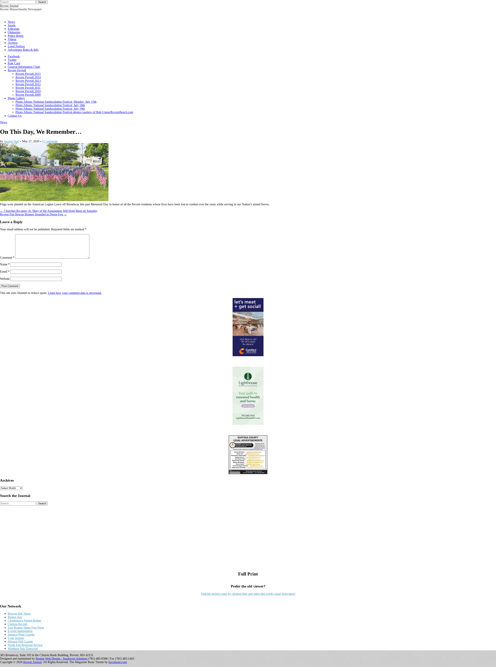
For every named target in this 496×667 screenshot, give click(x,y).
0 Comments (50, 141)
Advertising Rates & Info (23, 49)
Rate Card (14, 63)
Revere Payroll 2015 (28, 73)
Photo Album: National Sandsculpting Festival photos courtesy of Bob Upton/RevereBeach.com (74, 112)
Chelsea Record (17, 624)
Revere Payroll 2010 (28, 91)
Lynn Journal (16, 638)
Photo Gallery (16, 98)
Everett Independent (20, 631)
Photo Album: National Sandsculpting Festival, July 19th (50, 108)
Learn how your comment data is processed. (75, 293)
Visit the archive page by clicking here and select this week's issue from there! (248, 593)
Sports (12, 25)
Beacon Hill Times (19, 613)
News (11, 21)
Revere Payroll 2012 (28, 84)
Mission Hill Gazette (20, 641)
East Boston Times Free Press (26, 627)
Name (5, 264)
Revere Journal (9, 5)
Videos (12, 39)
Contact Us (15, 115)
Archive (13, 42)
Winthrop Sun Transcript (23, 648)
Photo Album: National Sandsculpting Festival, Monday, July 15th (56, 101)
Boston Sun (15, 617)
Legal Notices (16, 46)
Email (4, 271)
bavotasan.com (117, 662)
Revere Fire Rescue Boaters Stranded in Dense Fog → (33, 214)
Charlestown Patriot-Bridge (24, 620)
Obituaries (14, 32)
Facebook (14, 56)
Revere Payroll (17, 70)
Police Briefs (15, 35)
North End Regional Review (25, 645)
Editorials (13, 28)
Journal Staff (11, 141)
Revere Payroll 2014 (28, 77)
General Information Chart (24, 66)
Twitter (12, 59)
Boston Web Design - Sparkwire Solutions (62, 658)
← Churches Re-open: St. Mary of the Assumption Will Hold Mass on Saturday (48, 211)
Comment (7, 257)
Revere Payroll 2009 (28, 94)
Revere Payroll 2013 (28, 80)
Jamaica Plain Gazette (21, 634)
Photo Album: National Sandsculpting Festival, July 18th (50, 105)
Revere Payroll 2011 (28, 87)
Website (5, 278)
